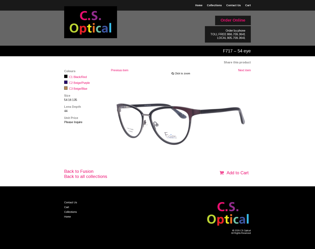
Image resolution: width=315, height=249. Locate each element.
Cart (248, 5)
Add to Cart (237, 172)
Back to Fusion (79, 171)
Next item (244, 70)
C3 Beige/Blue (77, 88)
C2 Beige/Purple (79, 82)
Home (199, 5)
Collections (214, 5)
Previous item (119, 70)
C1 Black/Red (77, 77)
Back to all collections (85, 176)
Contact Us (233, 5)
